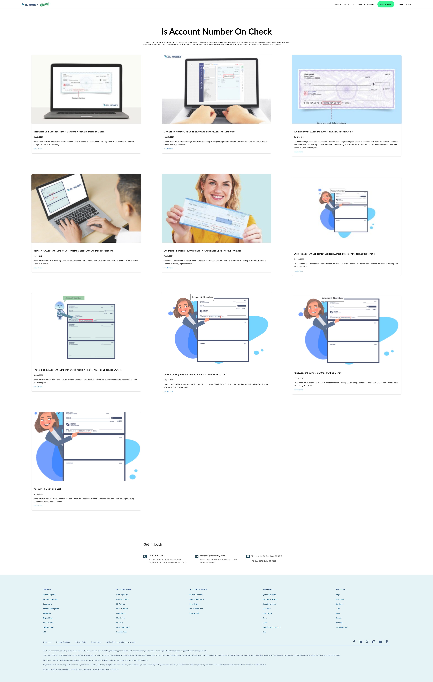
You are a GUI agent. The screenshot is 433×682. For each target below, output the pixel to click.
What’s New (340, 599)
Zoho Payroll (267, 613)
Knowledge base (342, 627)
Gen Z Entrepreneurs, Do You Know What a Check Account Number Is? (199, 131)
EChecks (119, 623)
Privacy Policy (81, 642)
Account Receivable (50, 599)
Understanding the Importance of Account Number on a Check (196, 374)
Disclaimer (47, 642)
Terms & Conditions (63, 642)
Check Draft (193, 604)
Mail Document (48, 623)
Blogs (338, 595)
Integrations (47, 604)
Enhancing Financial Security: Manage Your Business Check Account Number (203, 250)
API (44, 632)
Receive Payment (122, 599)
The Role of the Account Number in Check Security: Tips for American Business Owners (77, 369)
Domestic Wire (121, 632)
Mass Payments (122, 609)
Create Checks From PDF (272, 627)
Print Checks (120, 613)
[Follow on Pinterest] (387, 642)
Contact (370, 4)
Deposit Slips (48, 618)
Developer (339, 604)
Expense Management (51, 609)
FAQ (353, 4)
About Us (361, 4)
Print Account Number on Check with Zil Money (317, 372)
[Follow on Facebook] (354, 642)
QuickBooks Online (269, 595)
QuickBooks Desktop (270, 599)
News (338, 613)
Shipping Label (48, 627)
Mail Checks (120, 618)
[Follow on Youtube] (380, 642)
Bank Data (47, 613)
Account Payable (49, 595)
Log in (400, 4)
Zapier (265, 623)
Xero (264, 632)
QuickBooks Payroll (269, 604)
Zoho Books (267, 609)
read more (38, 149)
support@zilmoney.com (212, 555)
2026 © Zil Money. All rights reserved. (121, 642)
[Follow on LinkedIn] (361, 642)
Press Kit (339, 623)
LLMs (338, 609)
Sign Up (408, 4)
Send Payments (122, 595)
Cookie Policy (96, 642)
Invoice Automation (123, 627)
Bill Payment (120, 604)
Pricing (346, 4)
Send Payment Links (196, 599)
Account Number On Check (47, 488)
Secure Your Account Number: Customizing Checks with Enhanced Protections (73, 250)
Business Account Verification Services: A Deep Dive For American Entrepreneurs (334, 253)
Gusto (265, 618)
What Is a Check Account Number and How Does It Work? (323, 131)
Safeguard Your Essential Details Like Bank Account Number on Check (69, 131)
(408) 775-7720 (156, 555)
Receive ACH (194, 613)
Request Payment (195, 595)
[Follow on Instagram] (374, 642)
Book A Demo (385, 4)
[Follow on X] (367, 642)
